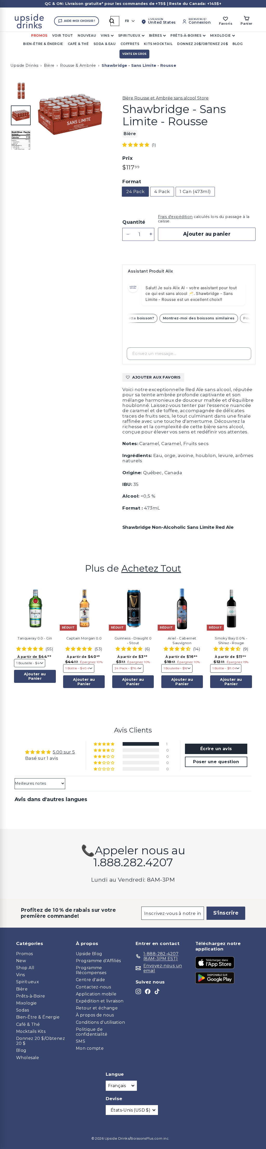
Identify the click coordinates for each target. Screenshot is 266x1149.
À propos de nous (95, 1015)
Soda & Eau (105, 44)
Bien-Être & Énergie (43, 44)
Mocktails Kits (30, 1031)
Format (131, 181)
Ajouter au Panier (35, 676)
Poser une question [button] (216, 761)
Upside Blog (89, 953)
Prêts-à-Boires (185, 35)
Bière (49, 65)
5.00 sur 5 (64, 752)
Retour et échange (97, 1008)
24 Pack (135, 191)
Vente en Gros (134, 54)
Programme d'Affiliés (98, 960)
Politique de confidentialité (91, 1032)
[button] (136, 144)
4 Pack (162, 191)
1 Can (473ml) (195, 191)
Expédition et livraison (100, 1001)
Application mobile (96, 994)
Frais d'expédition (175, 216)
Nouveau (87, 35)
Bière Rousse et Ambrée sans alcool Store (165, 98)
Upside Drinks (24, 65)
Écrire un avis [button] (216, 748)
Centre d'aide (90, 979)
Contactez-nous (93, 987)
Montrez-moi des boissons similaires (203, 318)
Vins (105, 35)
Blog (237, 44)
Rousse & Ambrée (78, 65)
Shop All (25, 967)
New (21, 960)
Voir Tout (62, 35)
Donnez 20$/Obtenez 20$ (202, 44)
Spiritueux (129, 35)
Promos (39, 35)
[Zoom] (70, 114)
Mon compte (90, 1048)
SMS (80, 1041)
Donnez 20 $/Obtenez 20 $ (40, 1041)
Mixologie (220, 35)
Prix (127, 158)
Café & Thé (78, 44)
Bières (155, 35)
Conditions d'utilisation (100, 1022)
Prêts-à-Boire (30, 996)
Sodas (22, 1010)
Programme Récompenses (91, 970)
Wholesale (27, 1057)
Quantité (133, 222)
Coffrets (130, 44)
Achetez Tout (151, 568)
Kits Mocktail (158, 44)
